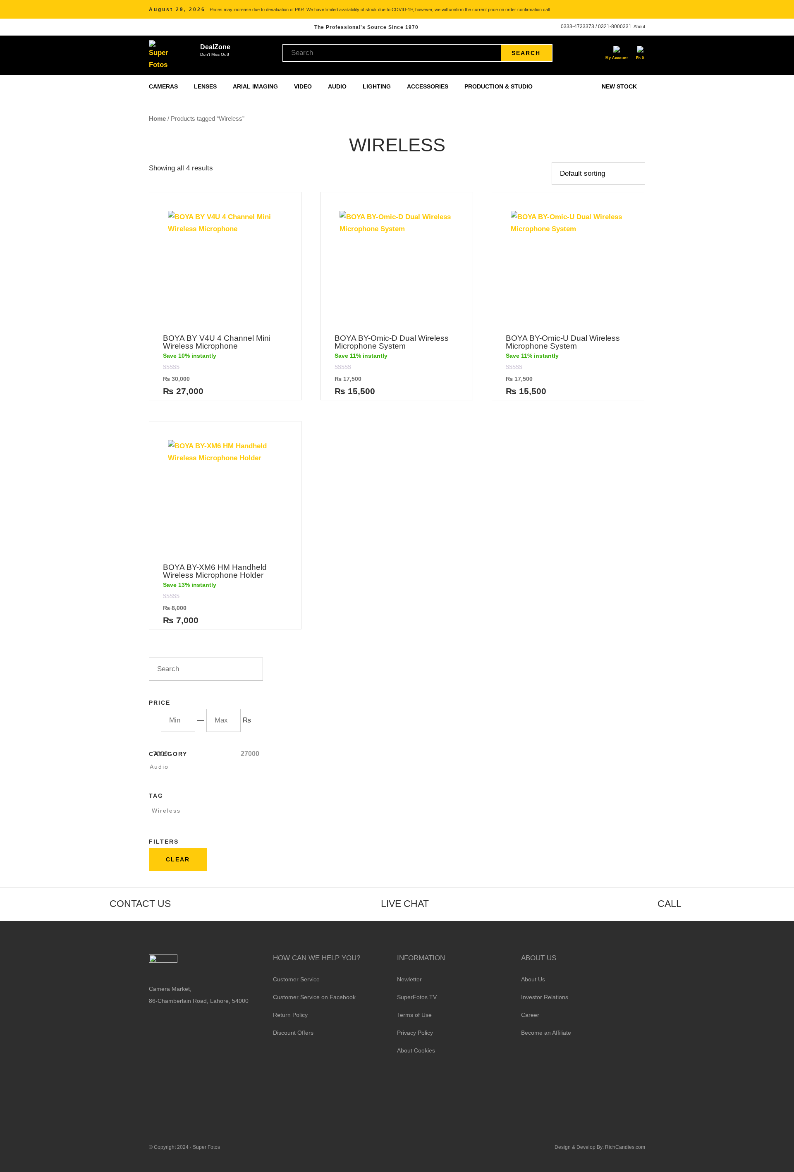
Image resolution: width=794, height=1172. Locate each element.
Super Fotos (206, 1147)
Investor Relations (544, 997)
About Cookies (416, 1050)
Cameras (164, 86)
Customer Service (296, 979)
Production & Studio (499, 86)
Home (157, 118)
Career (530, 1015)
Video (303, 86)
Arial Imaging (256, 86)
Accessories (428, 86)
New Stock (619, 86)
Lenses (206, 86)
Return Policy (290, 1015)
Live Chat (405, 903)
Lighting (377, 86)
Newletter (409, 979)
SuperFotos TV (417, 997)
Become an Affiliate (546, 1032)
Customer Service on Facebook (314, 997)
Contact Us (140, 903)
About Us (533, 979)
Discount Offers (293, 1032)
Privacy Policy (415, 1032)
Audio (338, 86)
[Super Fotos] (160, 55)
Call (670, 903)
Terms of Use (414, 1015)
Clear (178, 859)
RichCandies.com (625, 1147)
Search (526, 53)
